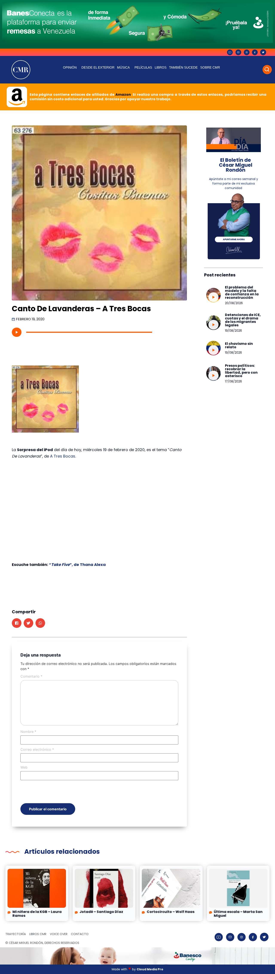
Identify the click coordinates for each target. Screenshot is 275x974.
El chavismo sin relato (239, 345)
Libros (161, 67)
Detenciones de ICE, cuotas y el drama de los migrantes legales (243, 320)
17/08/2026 (233, 381)
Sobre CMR (210, 67)
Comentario (31, 676)
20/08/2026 (234, 303)
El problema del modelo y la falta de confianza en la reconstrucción (242, 292)
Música (123, 67)
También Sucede (183, 67)
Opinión (70, 67)
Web (24, 767)
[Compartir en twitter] (28, 623)
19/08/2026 (233, 330)
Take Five (60, 564)
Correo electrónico (37, 749)
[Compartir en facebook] (16, 623)
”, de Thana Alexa (88, 564)
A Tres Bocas (62, 456)
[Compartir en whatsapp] (40, 623)
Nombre (28, 731)
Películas (143, 67)
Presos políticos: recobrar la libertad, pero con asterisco (241, 370)
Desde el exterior (98, 67)
